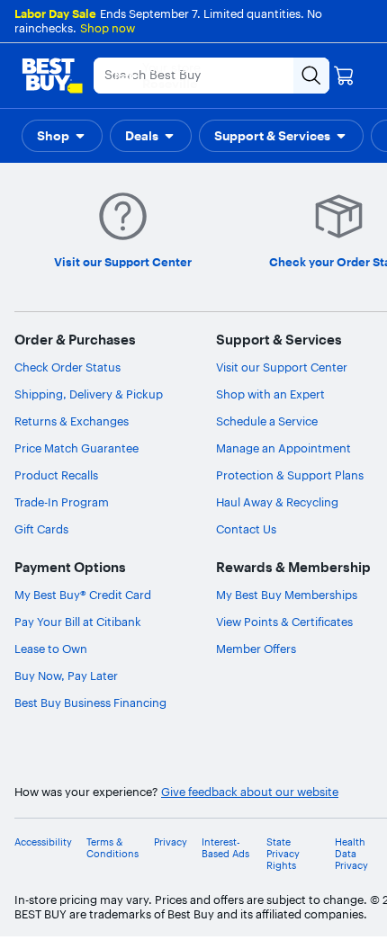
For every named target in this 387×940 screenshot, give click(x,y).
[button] (62, 136)
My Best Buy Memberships (286, 594)
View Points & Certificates (284, 621)
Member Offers (256, 648)
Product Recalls (56, 475)
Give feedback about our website (249, 792)
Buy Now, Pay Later (66, 675)
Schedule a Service (267, 421)
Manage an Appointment (283, 448)
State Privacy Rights (283, 854)
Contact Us (246, 529)
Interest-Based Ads (225, 848)
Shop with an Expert (270, 394)
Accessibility (43, 842)
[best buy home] (52, 76)
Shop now (107, 28)
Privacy (170, 842)
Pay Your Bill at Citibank (77, 621)
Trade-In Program (61, 502)
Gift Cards (41, 529)
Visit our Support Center (281, 367)
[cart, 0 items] (344, 75)
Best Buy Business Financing (90, 702)
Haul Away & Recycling (277, 502)
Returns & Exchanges (71, 421)
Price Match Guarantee (76, 448)
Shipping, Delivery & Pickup (88, 394)
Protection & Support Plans (290, 475)
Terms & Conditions (112, 848)
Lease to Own (50, 648)
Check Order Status (67, 367)
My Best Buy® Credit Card (82, 594)
